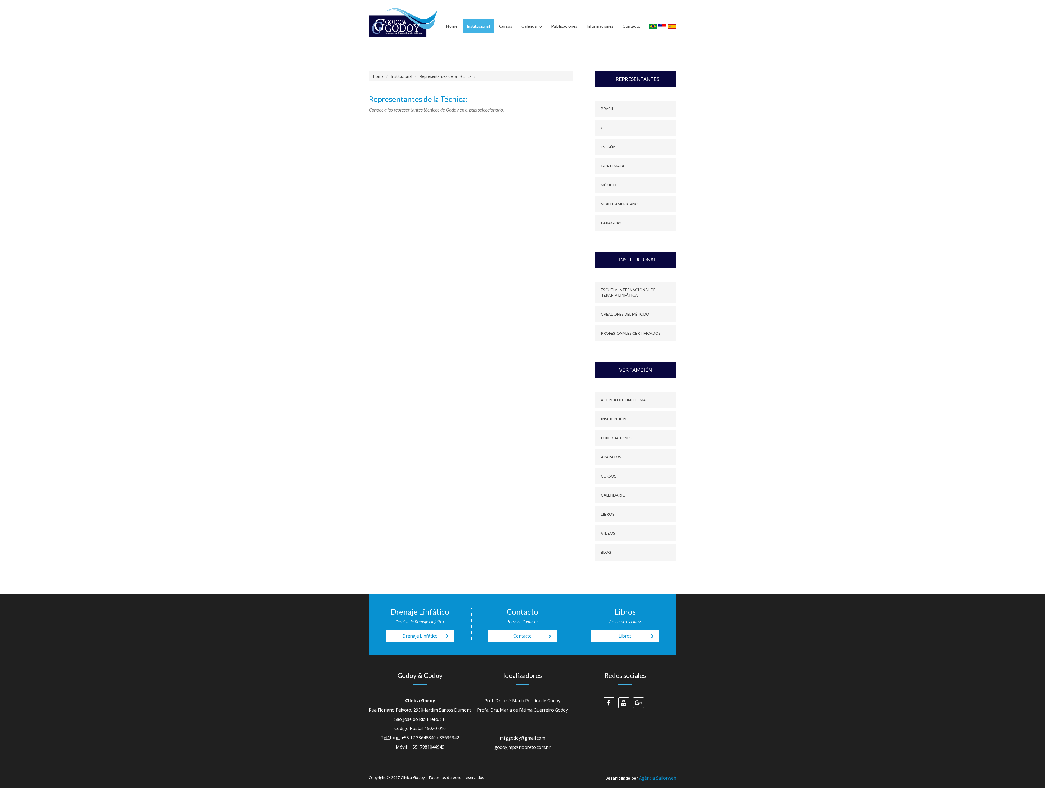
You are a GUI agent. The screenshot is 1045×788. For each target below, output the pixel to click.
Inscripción (613, 419)
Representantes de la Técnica (446, 76)
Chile (606, 127)
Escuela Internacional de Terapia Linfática (628, 292)
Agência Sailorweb (657, 778)
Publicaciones (564, 26)
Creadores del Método (625, 314)
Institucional (478, 26)
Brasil (607, 108)
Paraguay (611, 223)
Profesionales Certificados (631, 333)
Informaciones (599, 26)
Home (451, 26)
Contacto (631, 26)
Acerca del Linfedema (623, 400)
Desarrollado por (640, 778)
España (608, 146)
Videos (608, 533)
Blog (606, 552)
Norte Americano (619, 204)
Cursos (505, 26)
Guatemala (613, 166)
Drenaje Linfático (426, 636)
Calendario (531, 26)
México (608, 185)
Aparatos (611, 457)
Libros (607, 514)
